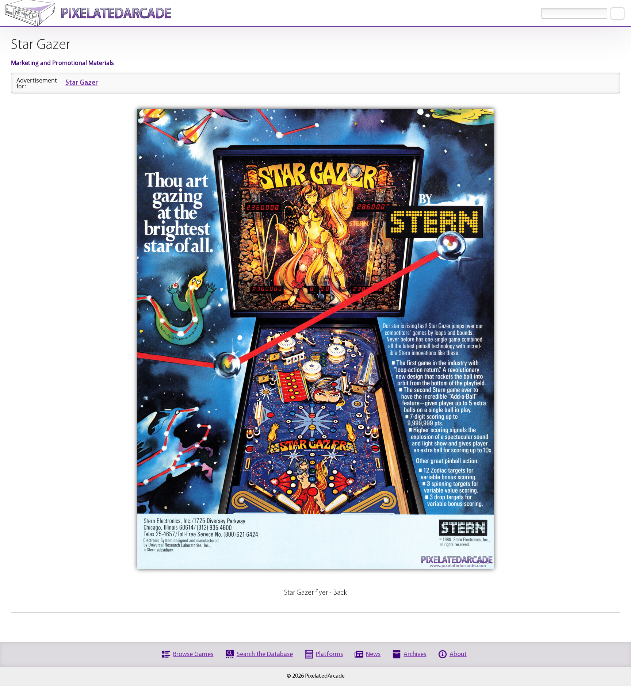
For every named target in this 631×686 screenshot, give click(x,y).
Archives (415, 654)
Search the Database (265, 654)
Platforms (329, 654)
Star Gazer (81, 83)
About (458, 654)
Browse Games (193, 654)
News (373, 654)
